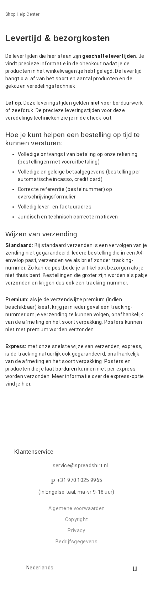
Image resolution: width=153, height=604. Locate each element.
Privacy (76, 530)
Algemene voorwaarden (76, 508)
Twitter (22, 402)
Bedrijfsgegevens (76, 541)
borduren (66, 369)
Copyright (76, 519)
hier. (27, 384)
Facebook (10, 402)
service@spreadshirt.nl (80, 465)
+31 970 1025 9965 (79, 480)
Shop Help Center (22, 14)
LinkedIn (35, 402)
